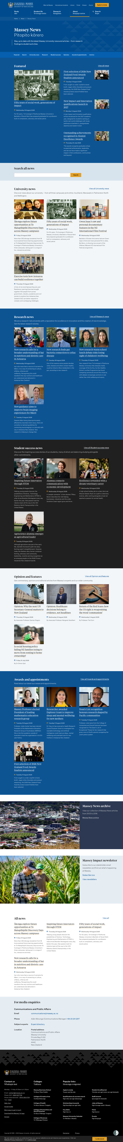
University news (34, 55)
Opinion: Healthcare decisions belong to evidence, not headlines (59, 609)
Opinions (66, 55)
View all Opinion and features (97, 576)
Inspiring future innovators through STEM (28, 482)
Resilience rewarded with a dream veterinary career (93, 482)
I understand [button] (99, 1139)
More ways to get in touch (12, 1110)
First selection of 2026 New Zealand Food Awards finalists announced (77, 74)
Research (45, 55)
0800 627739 (17, 1095)
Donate (6, 1117)
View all (106, 918)
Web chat (7, 1103)
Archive (91, 55)
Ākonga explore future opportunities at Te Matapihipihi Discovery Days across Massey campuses (28, 226)
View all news (103, 66)
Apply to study (102, 5)
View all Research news (99, 316)
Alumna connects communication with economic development (59, 483)
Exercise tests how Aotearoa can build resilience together (28, 278)
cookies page (31, 1140)
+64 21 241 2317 (73, 1019)
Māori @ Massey (48, 5)
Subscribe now (88, 875)
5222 (10, 1100)
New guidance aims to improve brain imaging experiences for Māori (25, 409)
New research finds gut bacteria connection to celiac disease (61, 352)
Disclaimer (66, 1133)
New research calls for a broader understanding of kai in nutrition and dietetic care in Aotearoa (29, 354)
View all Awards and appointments (94, 679)
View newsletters (89, 879)
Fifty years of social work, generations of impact (34, 104)
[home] (21, 5)
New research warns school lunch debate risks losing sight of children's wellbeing (93, 352)
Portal (78, 5)
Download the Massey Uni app (14, 1113)
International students (61, 5)
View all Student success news (96, 448)
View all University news (99, 188)
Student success (56, 55)
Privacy (77, 1133)
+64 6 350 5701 (24, 1097)
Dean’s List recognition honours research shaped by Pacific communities (93, 712)
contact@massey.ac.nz (17, 1093)
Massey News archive (90, 818)
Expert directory (38, 1024)
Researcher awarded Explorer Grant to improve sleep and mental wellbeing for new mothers (61, 714)
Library (72, 5)
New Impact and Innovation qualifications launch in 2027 (78, 104)
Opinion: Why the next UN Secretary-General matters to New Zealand (29, 609)
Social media (8, 1107)
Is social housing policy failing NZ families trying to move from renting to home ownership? (28, 651)
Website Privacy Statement (13, 1140)
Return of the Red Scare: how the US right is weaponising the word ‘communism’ (94, 609)
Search (24, 55)
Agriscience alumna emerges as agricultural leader (28, 535)
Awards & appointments (79, 55)
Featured (16, 55)
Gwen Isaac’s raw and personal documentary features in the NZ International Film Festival (93, 226)
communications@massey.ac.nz (44, 1013)
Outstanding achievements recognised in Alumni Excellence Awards (77, 135)
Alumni (91, 5)
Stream (84, 5)
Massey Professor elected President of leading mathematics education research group (27, 714)
